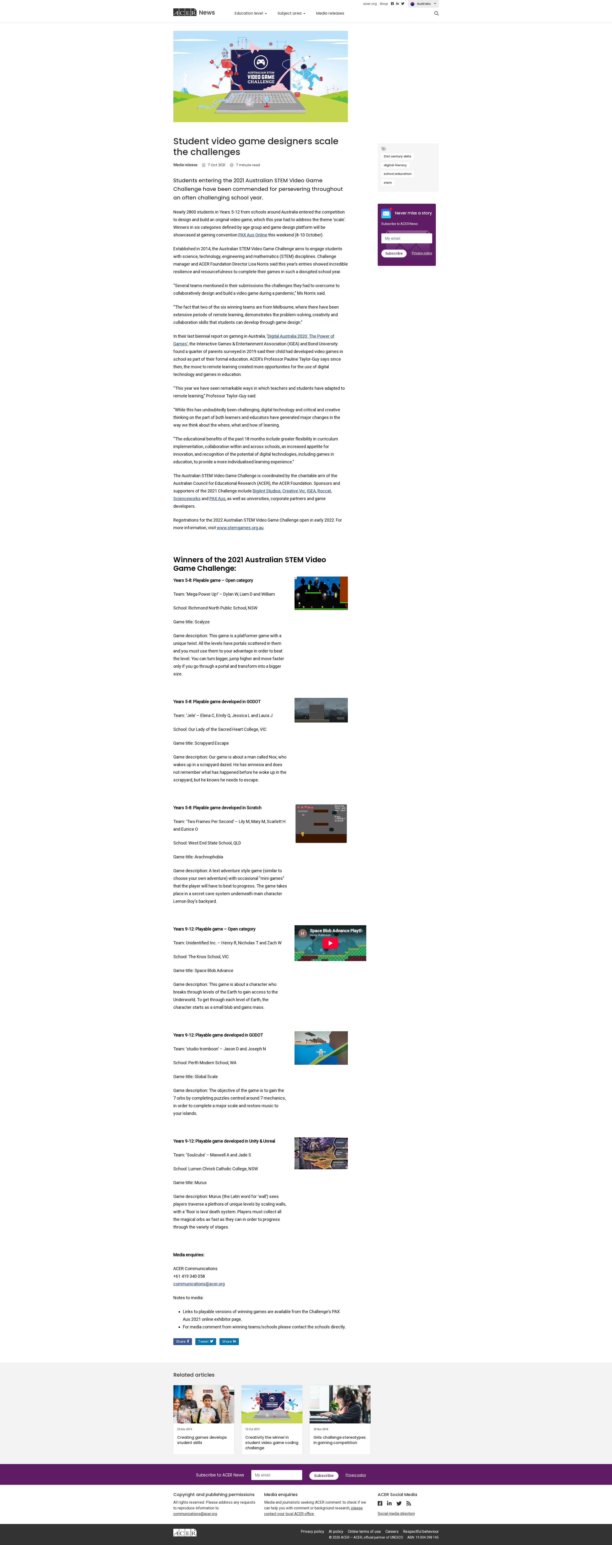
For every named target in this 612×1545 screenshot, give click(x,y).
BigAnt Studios (267, 490)
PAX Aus (217, 498)
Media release (185, 165)
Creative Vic (293, 490)
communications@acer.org (199, 1283)
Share (181, 1341)
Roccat (324, 490)
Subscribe (394, 253)
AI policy (336, 1531)
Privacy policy (422, 253)
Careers (392, 1531)
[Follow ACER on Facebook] (392, 3)
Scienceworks (187, 498)
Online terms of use (364, 1531)
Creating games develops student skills (202, 1440)
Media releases (333, 13)
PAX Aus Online (252, 234)
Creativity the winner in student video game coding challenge (271, 1443)
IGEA (311, 490)
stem (388, 182)
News (207, 12)
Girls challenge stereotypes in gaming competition (339, 1440)
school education (397, 173)
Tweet (203, 1341)
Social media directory (396, 1513)
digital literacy (395, 165)
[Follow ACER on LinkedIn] (397, 3)
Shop (384, 3)
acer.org (370, 3)
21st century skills (397, 156)
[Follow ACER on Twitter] (402, 3)
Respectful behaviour (421, 1531)
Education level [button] (249, 13)
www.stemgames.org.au (240, 527)
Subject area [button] (290, 13)
